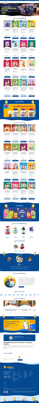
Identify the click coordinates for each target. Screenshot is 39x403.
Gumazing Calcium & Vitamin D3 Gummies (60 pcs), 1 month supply (23, 88)
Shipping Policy (25, 374)
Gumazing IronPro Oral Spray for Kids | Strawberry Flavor (7, 69)
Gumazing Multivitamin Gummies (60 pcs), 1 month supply (31, 49)
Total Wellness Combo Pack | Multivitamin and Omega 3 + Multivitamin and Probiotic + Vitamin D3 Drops (7, 153)
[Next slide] (38, 9)
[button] (9, 2)
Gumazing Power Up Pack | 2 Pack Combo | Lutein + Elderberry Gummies (23, 172)
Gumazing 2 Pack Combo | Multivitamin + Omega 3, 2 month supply (24, 191)
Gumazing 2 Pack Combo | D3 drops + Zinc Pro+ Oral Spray (32, 69)
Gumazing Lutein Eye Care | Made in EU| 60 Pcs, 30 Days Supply (15, 49)
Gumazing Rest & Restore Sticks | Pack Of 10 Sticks (7, 30)
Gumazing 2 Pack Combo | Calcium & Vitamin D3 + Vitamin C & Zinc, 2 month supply (15, 191)
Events (19, 373)
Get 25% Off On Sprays (6, 0)
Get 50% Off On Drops (26, 0)
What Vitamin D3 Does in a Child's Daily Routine (25, 310)
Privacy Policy (25, 373)
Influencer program (31, 373)
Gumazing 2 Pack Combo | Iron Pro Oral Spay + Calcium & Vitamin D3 (7, 88)
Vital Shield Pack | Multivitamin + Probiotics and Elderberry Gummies (32, 88)
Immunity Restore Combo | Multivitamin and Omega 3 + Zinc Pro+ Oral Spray (15, 134)
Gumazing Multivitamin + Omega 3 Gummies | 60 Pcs (23, 69)
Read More (10, 312)
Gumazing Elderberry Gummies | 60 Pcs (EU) (7, 49)
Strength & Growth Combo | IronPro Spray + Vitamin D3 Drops (7, 134)
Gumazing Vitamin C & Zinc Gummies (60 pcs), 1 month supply (24, 49)
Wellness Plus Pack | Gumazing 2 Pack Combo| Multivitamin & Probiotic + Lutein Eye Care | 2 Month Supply (15, 172)
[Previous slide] (0, 9)
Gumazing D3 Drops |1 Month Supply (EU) (24, 29)
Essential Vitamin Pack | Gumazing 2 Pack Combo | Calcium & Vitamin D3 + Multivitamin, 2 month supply (7, 191)
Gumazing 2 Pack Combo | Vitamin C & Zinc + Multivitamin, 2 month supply (32, 191)
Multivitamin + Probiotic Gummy (15, 69)
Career (19, 374)
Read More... (5, 348)
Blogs (30, 374)
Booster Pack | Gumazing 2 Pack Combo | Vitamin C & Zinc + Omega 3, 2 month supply (31, 172)
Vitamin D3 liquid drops (15, 378)
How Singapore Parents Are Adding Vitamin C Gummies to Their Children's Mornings (10, 310)
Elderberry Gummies (15, 374)
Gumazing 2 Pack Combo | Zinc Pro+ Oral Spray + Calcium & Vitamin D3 (15, 88)
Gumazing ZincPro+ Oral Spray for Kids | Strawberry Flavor (15, 30)
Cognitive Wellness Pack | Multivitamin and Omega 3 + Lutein (32, 134)
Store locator (25, 377)
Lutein (13, 377)
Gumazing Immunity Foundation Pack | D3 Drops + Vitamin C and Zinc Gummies (23, 134)
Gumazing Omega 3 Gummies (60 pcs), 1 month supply (31, 30)
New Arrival (16, 0)
